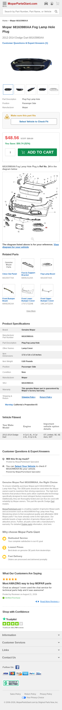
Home (5, 21)
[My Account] (52, 3)
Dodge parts (26, 524)
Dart (52, 501)
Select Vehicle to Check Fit (33, 121)
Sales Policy (15, 694)
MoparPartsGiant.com (11, 509)
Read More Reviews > (49, 601)
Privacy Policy (46, 694)
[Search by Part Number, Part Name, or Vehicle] (56, 11)
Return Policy (46, 397)
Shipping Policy (28, 397)
